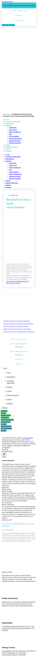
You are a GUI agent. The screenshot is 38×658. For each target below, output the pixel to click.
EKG (10, 134)
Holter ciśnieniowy (15, 139)
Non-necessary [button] (7, 503)
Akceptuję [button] (5, 449)
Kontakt (8, 151)
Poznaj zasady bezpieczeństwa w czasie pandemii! (19, 5)
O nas (7, 155)
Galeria (8, 185)
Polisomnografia (15, 143)
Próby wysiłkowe (15, 132)
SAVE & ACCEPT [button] (7, 520)
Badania (8, 126)
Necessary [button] (5, 487)
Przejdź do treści (7, 2)
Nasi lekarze (9, 159)
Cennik (7, 181)
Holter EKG (12, 128)
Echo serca (13, 130)
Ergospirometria (15, 141)
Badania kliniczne (11, 147)
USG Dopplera (14, 136)
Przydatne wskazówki (13, 157)
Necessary (7, 489)
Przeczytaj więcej (27, 438)
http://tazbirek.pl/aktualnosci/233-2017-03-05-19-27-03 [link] (17, 282)
